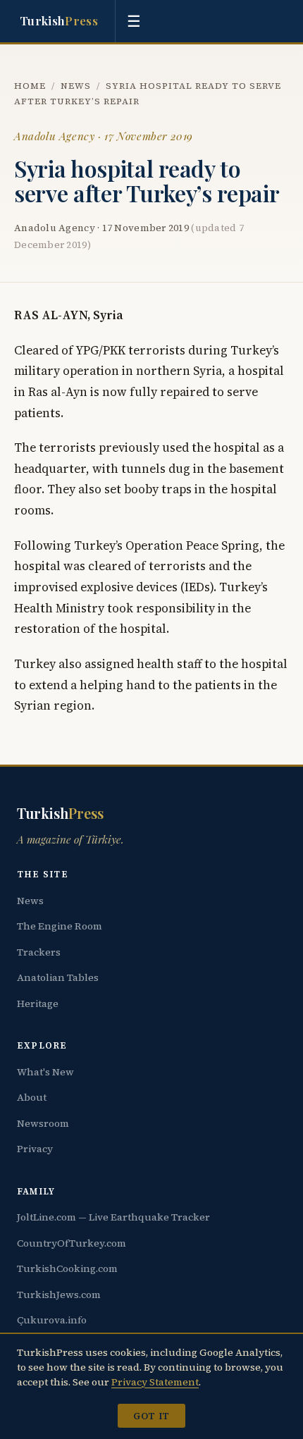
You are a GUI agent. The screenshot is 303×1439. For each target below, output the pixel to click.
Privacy (35, 1149)
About (32, 1097)
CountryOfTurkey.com (71, 1243)
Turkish (59, 20)
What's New (45, 1072)
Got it (151, 1415)
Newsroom (43, 1123)
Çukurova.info (52, 1320)
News (76, 86)
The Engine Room (59, 926)
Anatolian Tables (58, 977)
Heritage (37, 1003)
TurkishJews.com (59, 1294)
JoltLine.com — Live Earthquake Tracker (113, 1217)
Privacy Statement (155, 1382)
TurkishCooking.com (67, 1268)
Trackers (39, 952)
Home (30, 86)
